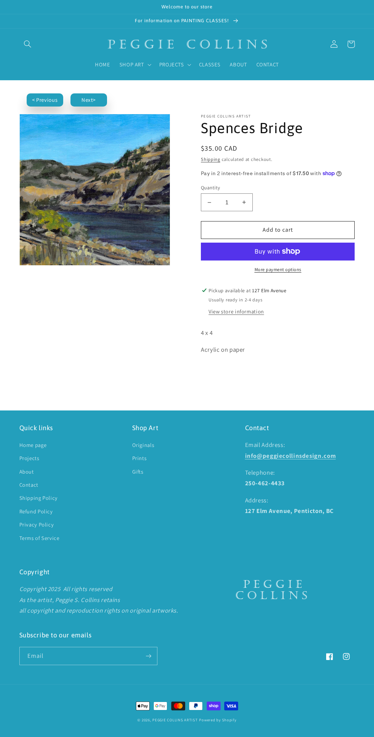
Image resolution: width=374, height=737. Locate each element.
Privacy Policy (36, 524)
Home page (33, 444)
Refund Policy (36, 511)
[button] (27, 44)
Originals (143, 444)
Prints (139, 458)
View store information (236, 311)
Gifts (138, 471)
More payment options (278, 269)
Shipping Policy (38, 497)
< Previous (44, 99)
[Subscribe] (148, 656)
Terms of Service (39, 538)
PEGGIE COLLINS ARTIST (175, 719)
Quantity (210, 187)
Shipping (210, 159)
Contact (28, 484)
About (26, 471)
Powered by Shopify (217, 719)
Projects (29, 458)
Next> (88, 99)
